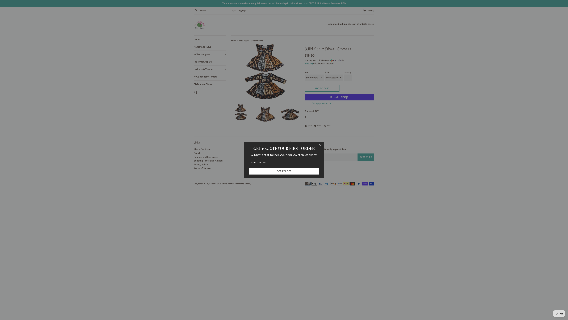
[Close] (320, 145)
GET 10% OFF (284, 171)
